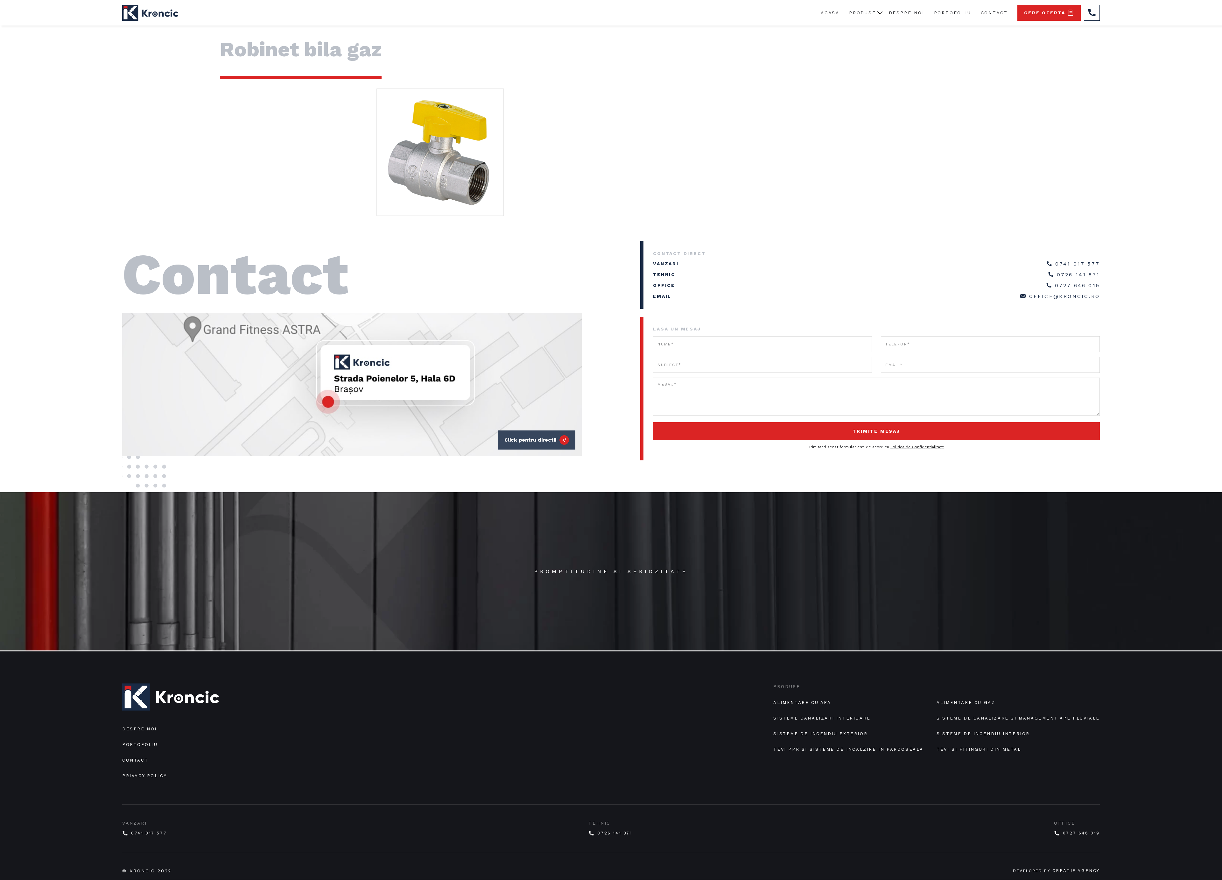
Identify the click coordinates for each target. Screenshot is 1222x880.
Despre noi (906, 12)
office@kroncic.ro (1064, 296)
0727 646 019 (1077, 285)
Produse (862, 12)
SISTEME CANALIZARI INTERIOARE (821, 718)
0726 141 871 (1078, 275)
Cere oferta (1044, 12)
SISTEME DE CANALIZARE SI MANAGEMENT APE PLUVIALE (1018, 718)
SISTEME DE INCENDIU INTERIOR (983, 733)
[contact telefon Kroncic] (1092, 13)
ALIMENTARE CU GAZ (966, 702)
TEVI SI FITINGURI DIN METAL (979, 749)
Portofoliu (952, 12)
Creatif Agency (1076, 870)
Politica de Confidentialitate (917, 447)
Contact (994, 12)
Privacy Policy (144, 775)
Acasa (830, 12)
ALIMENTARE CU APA (802, 702)
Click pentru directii (530, 440)
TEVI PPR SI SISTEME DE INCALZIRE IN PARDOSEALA (848, 749)
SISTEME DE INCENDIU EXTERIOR (820, 733)
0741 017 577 (1077, 264)
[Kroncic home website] (170, 699)
